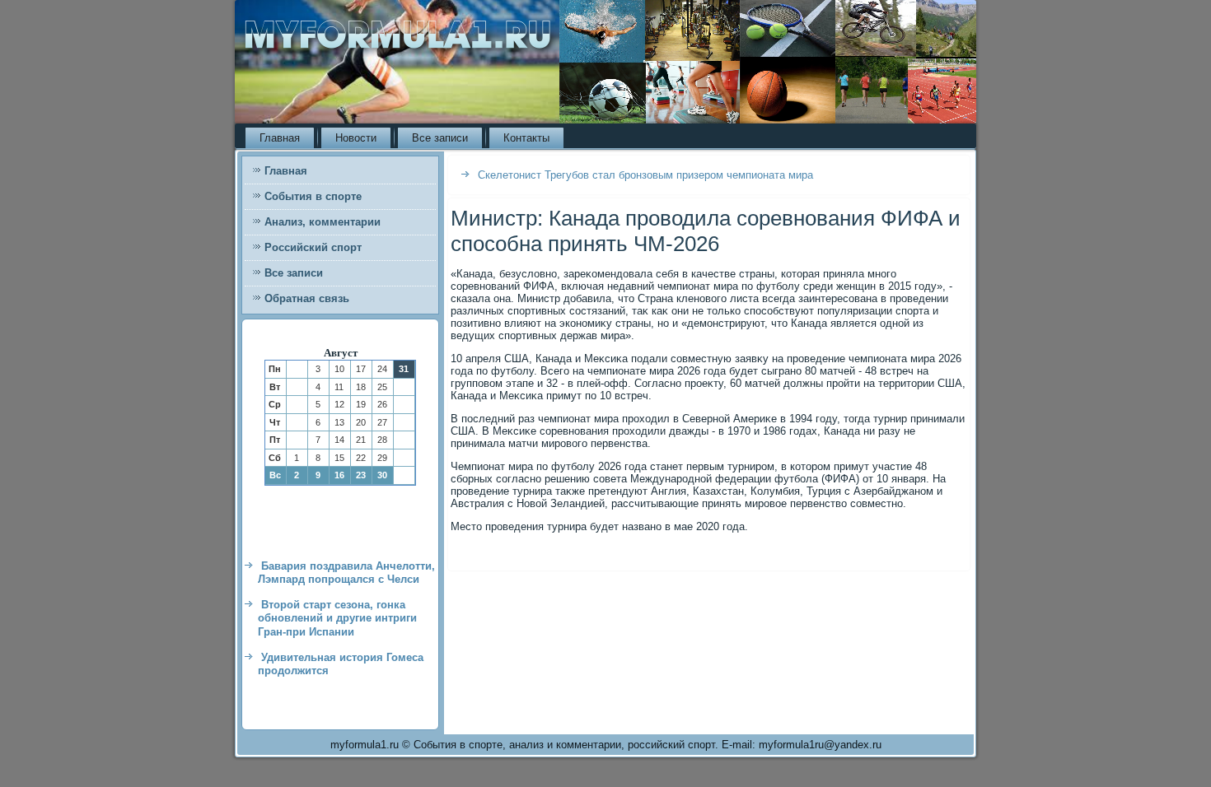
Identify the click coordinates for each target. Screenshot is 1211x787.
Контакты (526, 138)
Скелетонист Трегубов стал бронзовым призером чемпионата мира (645, 175)
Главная (280, 138)
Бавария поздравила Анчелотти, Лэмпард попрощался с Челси (346, 572)
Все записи (440, 138)
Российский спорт (313, 247)
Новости (355, 138)
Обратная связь (306, 298)
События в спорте (313, 196)
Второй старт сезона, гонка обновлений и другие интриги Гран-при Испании (337, 618)
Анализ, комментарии (322, 222)
